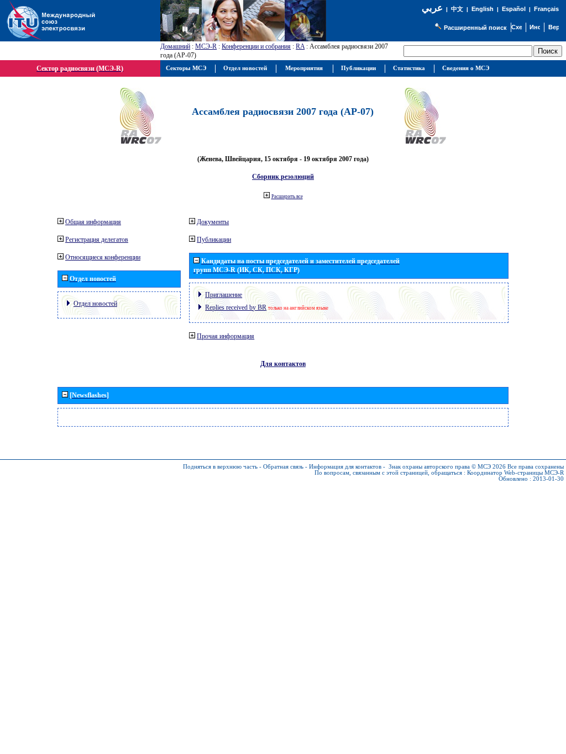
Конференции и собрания (256, 46)
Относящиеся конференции (102, 257)
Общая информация (93, 222)
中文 (457, 9)
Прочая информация (225, 336)
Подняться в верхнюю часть (220, 467)
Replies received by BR (235, 307)
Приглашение (223, 295)
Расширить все (287, 196)
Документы (213, 222)
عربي (432, 8)
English (482, 9)
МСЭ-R (206, 46)
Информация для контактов (345, 467)
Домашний (175, 46)
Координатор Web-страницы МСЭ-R (515, 473)
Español (514, 9)
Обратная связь (283, 467)
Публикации (214, 239)
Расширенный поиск (475, 27)
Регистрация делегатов (96, 239)
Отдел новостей (95, 303)
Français (546, 9)
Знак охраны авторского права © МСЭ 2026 (447, 467)
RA (300, 46)
